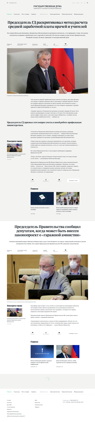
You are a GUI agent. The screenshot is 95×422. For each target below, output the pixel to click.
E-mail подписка (11, 407)
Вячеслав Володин (40, 105)
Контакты (9, 402)
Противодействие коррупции (14, 413)
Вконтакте (37, 402)
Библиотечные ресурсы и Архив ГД (15, 416)
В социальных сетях (13, 2)
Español (77, 2)
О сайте (9, 400)
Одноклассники (39, 404)
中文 (82, 2)
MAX (36, 400)
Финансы (9, 409)
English (73, 2)
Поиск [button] (87, 2)
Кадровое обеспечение (13, 411)
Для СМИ (9, 404)
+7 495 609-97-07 (73, 400)
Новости (9, 44)
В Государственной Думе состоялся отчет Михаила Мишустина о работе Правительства (16, 155)
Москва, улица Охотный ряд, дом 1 (75, 402)
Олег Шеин (34, 306)
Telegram (37, 407)
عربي (85, 2)
